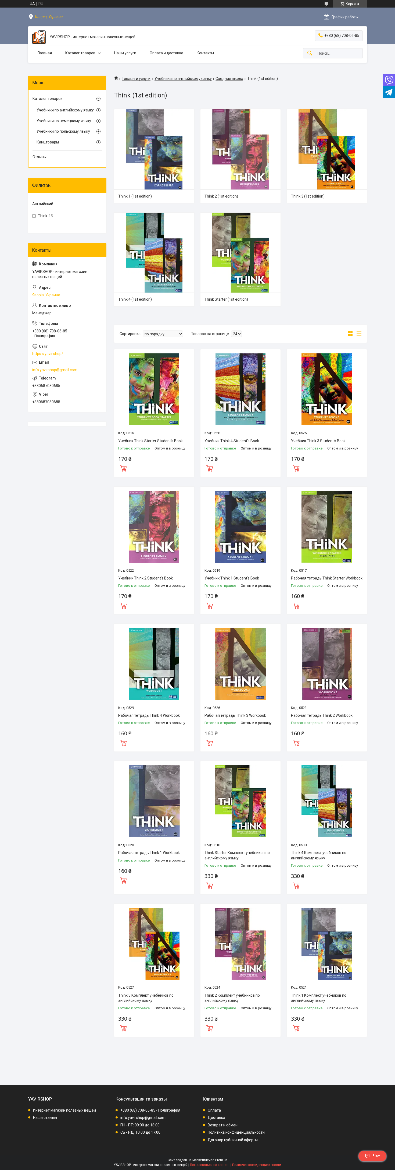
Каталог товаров (80, 53)
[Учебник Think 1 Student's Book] (240, 527)
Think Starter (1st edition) (226, 299)
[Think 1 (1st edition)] (154, 149)
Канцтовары (48, 142)
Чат (376, 1156)
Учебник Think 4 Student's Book (231, 441)
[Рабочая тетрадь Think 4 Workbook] (154, 664)
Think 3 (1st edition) (308, 196)
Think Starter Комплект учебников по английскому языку (237, 855)
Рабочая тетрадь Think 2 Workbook (322, 715)
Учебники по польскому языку (63, 131)
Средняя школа (229, 78)
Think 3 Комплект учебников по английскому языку (146, 998)
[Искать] (310, 53)
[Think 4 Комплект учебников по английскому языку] (327, 801)
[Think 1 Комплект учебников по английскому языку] (327, 944)
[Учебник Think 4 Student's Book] (240, 389)
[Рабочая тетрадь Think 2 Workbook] (327, 664)
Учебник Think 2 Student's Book (145, 578)
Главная (45, 53)
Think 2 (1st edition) (221, 196)
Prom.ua (221, 1160)
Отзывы (39, 157)
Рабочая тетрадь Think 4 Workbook (149, 715)
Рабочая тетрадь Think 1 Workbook (149, 853)
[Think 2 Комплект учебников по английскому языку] (240, 944)
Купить (123, 468)
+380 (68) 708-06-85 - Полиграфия (150, 1110)
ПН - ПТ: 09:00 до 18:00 (140, 1125)
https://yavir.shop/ (47, 354)
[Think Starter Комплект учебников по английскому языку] (240, 801)
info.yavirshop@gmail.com (54, 370)
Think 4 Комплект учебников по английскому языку (318, 855)
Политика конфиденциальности (236, 1132)
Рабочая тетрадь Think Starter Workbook (326, 578)
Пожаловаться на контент (210, 1165)
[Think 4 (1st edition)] (154, 253)
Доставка (216, 1117)
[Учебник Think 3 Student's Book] (327, 389)
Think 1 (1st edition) (135, 196)
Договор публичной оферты (233, 1140)
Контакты (205, 53)
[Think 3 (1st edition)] (327, 149)
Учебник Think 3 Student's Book (318, 441)
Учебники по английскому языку (183, 78)
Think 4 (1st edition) (135, 299)
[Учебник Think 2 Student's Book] (154, 527)
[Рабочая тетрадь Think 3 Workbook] (240, 664)
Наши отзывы (45, 1117)
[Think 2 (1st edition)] (240, 149)
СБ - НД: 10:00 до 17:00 (140, 1132)
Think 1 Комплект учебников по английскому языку (318, 998)
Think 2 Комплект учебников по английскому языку (232, 998)
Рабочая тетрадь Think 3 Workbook (235, 715)
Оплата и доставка (166, 53)
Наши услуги (125, 53)
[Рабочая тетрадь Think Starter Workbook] (327, 527)
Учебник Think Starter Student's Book (150, 441)
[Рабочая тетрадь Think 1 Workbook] (154, 801)
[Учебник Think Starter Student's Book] (154, 389)
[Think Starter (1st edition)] (240, 253)
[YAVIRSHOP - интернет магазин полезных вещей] (39, 37)
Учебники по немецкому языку (64, 121)
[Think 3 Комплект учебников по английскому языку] (154, 944)
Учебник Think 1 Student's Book (231, 578)
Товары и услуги (136, 78)
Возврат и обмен (223, 1125)
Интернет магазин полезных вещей (64, 1110)
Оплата (214, 1110)
